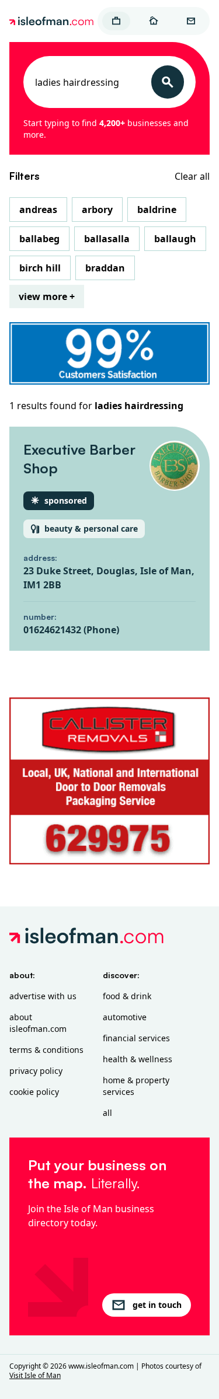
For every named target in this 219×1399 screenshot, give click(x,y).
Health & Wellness (137, 1059)
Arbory (97, 209)
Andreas (38, 209)
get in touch (157, 1304)
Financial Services (136, 1038)
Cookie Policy (34, 1091)
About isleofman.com (38, 1022)
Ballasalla (107, 238)
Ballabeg (39, 238)
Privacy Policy (35, 1070)
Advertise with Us (43, 996)
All (107, 1112)
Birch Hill (40, 267)
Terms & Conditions (46, 1049)
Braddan (105, 267)
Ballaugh (175, 238)
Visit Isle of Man (35, 1375)
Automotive (125, 1017)
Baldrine (156, 209)
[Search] (167, 82)
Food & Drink (127, 996)
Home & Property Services (136, 1085)
